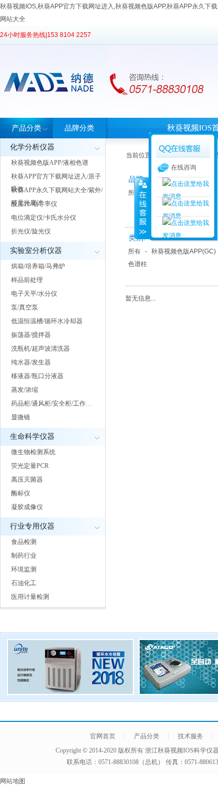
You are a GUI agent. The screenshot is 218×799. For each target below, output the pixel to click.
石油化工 (24, 583)
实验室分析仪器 (36, 251)
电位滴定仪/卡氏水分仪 (43, 217)
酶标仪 (20, 493)
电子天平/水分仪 (34, 293)
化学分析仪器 (32, 147)
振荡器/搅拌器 (31, 335)
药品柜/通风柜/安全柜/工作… (51, 403)
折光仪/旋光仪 (31, 231)
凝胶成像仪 (27, 507)
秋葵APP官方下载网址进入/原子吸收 (56, 183)
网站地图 (12, 781)
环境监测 (24, 569)
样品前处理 (27, 280)
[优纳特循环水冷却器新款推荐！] (70, 691)
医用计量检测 (30, 596)
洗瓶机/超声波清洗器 (40, 348)
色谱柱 (137, 264)
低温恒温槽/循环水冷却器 (47, 321)
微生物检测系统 (33, 452)
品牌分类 (79, 128)
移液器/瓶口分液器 (37, 376)
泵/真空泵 (24, 307)
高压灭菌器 (27, 479)
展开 (141, 208)
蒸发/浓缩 (24, 389)
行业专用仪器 (32, 526)
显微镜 (20, 417)
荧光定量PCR (30, 465)
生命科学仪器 (32, 436)
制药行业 (24, 555)
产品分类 (26, 128)
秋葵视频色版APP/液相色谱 (49, 162)
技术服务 (190, 736)
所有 (134, 251)
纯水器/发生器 (31, 362)
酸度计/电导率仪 (34, 204)
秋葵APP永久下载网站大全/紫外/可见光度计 (57, 196)
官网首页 (102, 736)
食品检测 (24, 542)
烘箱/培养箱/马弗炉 (38, 266)
